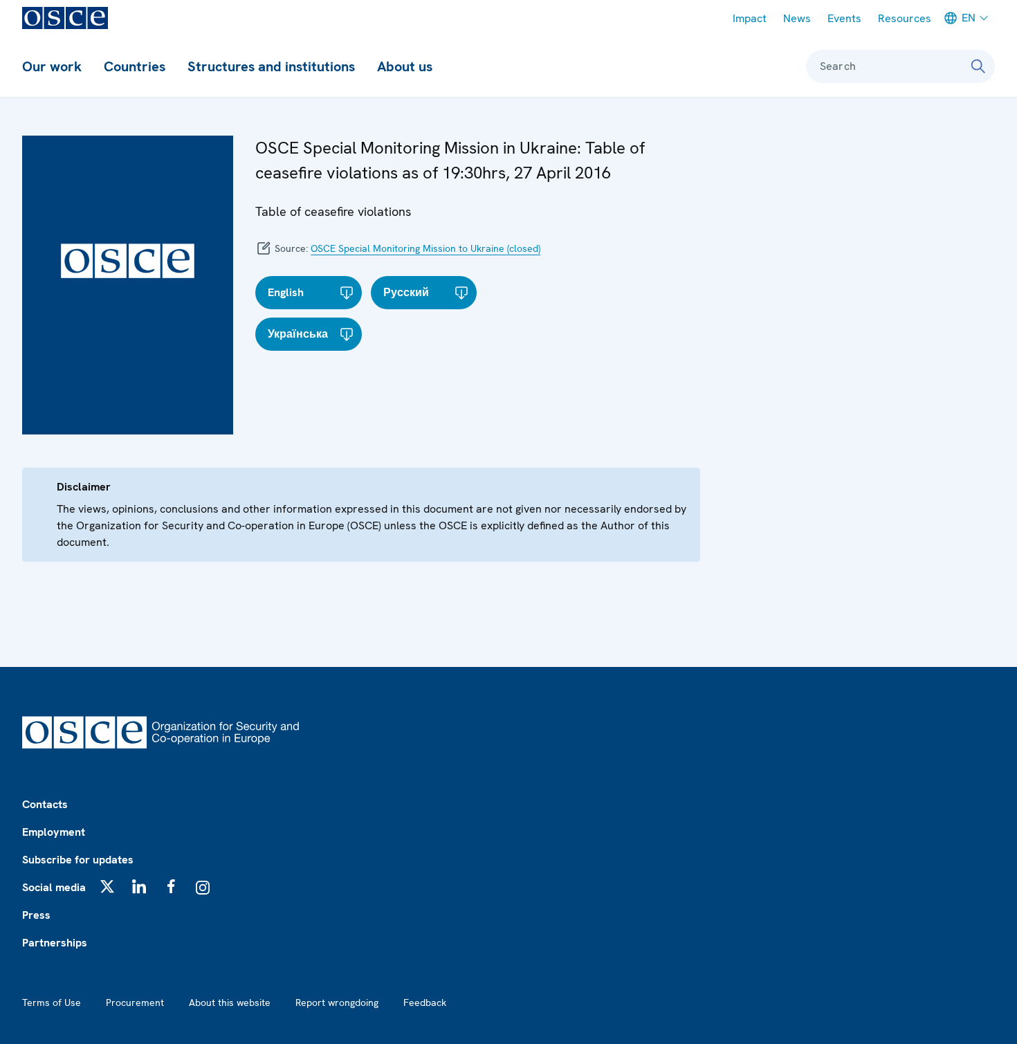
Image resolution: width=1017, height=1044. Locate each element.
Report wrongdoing (336, 1002)
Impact (750, 18)
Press (36, 915)
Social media (54, 887)
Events (844, 18)
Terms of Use (51, 1002)
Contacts (45, 804)
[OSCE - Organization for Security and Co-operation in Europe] (65, 18)
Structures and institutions (271, 66)
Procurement (135, 1002)
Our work (52, 66)
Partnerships (54, 942)
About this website (230, 1002)
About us (404, 66)
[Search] (978, 66)
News (797, 18)
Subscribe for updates (78, 859)
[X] (107, 886)
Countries (134, 66)
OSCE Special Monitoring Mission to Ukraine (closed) (425, 248)
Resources (904, 18)
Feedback (424, 1002)
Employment (53, 832)
